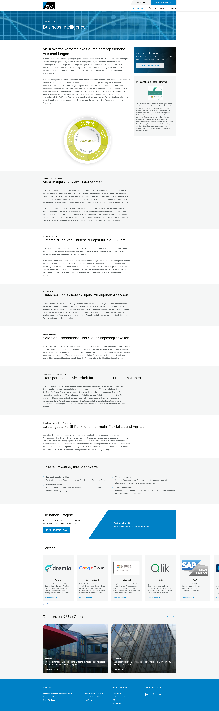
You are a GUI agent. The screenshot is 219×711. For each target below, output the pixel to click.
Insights (163, 8)
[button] (47, 604)
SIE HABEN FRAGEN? (163, 2)
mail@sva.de (89, 700)
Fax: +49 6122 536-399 (93, 697)
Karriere (173, 8)
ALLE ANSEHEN (168, 617)
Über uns (152, 8)
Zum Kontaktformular (150, 65)
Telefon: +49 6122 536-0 (94, 693)
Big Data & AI (50, 22)
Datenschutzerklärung (121, 697)
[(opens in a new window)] (153, 694)
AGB (114, 700)
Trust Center (117, 703)
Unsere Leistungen (138, 8)
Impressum (117, 693)
